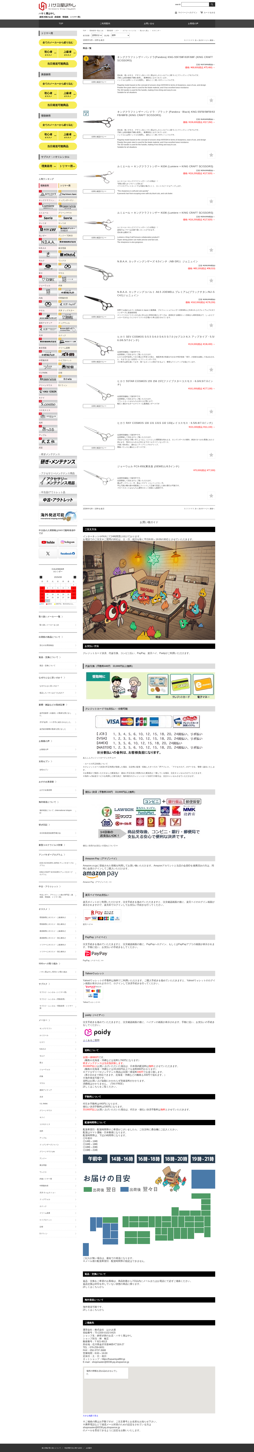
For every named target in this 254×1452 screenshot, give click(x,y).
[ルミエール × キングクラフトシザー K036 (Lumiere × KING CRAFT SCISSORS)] (99, 223)
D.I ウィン (43, 1234)
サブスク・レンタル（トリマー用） (54, 992)
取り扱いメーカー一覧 (49, 616)
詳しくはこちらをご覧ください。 (100, 1086)
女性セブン (44, 761)
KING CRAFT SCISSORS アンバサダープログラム (56, 873)
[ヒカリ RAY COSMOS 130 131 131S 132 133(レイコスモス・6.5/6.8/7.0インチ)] (99, 433)
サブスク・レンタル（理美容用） (53, 999)
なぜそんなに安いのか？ (51, 677)
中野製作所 (44, 1186)
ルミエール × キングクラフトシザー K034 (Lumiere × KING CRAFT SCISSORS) (165, 166)
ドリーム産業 (45, 1213)
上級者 (70, 53)
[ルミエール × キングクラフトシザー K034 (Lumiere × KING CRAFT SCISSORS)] (99, 177)
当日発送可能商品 (57, 63)
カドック (43, 1206)
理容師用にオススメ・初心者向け (53, 924)
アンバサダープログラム (51, 854)
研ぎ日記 (43, 825)
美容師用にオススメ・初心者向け (53, 938)
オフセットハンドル (129, 30)
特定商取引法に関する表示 (73, 1448)
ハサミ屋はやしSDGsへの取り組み (53, 972)
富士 (41, 1063)
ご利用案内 (105, 23)
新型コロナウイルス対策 (51, 845)
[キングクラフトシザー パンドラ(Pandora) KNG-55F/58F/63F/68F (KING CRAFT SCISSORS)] (99, 67)
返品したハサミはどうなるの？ (52, 693)
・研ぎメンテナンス (49, 454)
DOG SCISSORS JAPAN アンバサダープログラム (57, 864)
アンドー (43, 1158)
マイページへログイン (187, 12)
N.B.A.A (43, 1049)
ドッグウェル (45, 1199)
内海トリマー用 (46, 1179)
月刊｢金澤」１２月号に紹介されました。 (56, 722)
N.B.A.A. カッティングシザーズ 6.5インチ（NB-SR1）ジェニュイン (157, 261)
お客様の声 (193, 23)
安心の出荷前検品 (47, 645)
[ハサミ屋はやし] (57, 11)
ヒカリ (42, 1042)
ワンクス (43, 1172)
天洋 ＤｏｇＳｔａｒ (48, 1193)
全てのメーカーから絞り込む (58, 42)
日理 (41, 1227)
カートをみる (209, 12)
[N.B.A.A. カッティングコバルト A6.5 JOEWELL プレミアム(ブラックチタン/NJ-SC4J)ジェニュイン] (99, 302)
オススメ (43, 909)
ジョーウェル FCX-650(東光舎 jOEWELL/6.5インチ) (148, 466)
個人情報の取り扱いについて (51, 1448)
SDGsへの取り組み (48, 963)
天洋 (41, 1097)
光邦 (41, 1131)
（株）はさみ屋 (206, 1448)
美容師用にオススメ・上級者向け (53, 931)
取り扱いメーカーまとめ (49, 625)
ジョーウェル (45, 1070)
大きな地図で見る (90, 1416)
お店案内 (89, 1448)
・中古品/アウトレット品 (52, 492)
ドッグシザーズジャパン (49, 1145)
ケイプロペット (46, 1220)
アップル (43, 1138)
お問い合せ (149, 23)
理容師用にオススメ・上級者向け (53, 917)
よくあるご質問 (91, 1040)
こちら (95, 1287)
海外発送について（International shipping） (56, 811)
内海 (41, 1076)
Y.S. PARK (44, 1104)
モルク (42, 1056)
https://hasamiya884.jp (113, 1359)
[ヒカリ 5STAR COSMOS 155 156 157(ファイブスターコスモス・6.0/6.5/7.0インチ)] (99, 391)
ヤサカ (42, 1083)
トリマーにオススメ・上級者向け (53, 945)
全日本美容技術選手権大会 (50, 833)
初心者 (50, 53)
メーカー (43, 1020)
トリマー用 (67, 166)
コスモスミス (45, 1124)
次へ (196, 40)
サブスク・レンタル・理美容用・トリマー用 (56, 1007)
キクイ (42, 1117)
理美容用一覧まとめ (96, 30)
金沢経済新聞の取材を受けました (53, 729)
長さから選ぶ (144, 30)
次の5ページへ (204, 40)
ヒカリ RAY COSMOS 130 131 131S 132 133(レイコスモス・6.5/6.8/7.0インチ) (165, 423)
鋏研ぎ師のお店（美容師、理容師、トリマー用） (61, 17)
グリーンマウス (46, 1110)
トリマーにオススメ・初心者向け (53, 952)
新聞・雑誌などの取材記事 (52, 705)
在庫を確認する (97, 82)
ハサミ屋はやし (47, 13)
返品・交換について (48, 657)
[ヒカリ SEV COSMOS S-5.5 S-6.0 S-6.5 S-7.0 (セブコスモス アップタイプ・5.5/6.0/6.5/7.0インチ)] (99, 347)
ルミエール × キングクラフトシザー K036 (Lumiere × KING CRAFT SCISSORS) (165, 212)
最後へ (212, 40)
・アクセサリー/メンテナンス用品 (57, 473)
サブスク (43, 984)
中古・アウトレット (48, 886)
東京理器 (43, 1165)
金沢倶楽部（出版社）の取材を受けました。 (55, 714)
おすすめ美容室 (46, 782)
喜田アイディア (46, 1090)
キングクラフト (46, 1028)
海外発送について (47, 802)
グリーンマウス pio (47, 1152)
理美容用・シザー (113, 30)
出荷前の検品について (49, 637)
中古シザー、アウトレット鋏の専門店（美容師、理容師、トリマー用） (56, 896)
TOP (61, 23)
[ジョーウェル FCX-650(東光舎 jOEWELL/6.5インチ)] (99, 476)
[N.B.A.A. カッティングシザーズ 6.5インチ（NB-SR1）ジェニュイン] (99, 272)
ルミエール (44, 1035)
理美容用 (49, 166)
